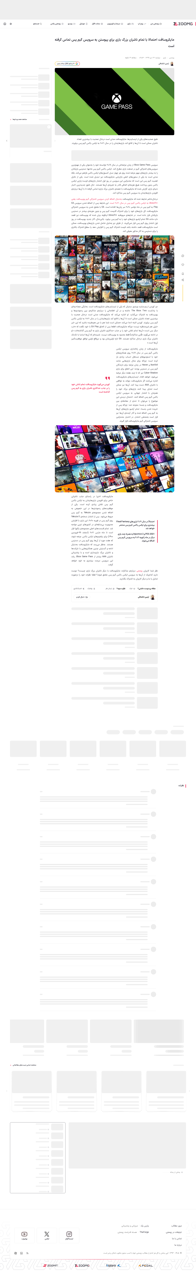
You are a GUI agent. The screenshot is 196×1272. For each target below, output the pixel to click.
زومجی (140, 570)
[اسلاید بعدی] (7, 140)
